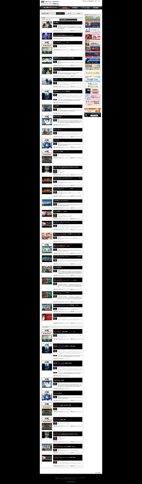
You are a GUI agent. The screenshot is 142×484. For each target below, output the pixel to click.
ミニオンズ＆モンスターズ (59, 188)
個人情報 (69, 477)
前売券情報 (78, 13)
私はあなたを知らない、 (58, 68)
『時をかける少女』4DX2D (59, 380)
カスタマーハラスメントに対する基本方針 (78, 477)
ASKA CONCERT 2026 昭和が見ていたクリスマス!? (63, 35)
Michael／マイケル (57, 314)
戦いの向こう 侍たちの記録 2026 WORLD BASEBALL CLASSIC (66, 434)
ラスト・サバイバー (57, 42)
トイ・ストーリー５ (57, 292)
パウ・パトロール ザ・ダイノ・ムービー (61, 256)
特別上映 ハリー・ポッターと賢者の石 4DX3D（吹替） (64, 346)
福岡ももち (44, 10)
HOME (42, 10)
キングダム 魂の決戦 (57, 267)
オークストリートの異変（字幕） (60, 419)
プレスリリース (61, 477)
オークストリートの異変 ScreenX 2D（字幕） (63, 405)
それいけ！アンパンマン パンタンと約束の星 (62, 446)
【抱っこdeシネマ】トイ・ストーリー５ (61, 280)
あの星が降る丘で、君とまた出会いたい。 (62, 200)
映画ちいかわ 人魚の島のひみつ (60, 245)
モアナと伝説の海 (57, 211)
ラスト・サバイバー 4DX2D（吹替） (61, 331)
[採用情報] (96, 8)
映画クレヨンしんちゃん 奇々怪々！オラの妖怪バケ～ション (65, 233)
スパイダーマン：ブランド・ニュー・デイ (62, 222)
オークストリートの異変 (58, 151)
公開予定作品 (69, 13)
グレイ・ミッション (57, 129)
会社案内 (56, 477)
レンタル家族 (56, 105)
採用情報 (65, 477)
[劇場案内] (75, 8)
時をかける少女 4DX (57, 116)
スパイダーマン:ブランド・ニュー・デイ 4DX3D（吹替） (65, 457)
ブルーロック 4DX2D (58, 393)
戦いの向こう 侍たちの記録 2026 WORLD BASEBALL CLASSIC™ (66, 167)
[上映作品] (64, 8)
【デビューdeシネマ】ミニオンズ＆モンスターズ (63, 177)
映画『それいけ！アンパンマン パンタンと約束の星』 (64, 305)
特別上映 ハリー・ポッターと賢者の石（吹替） (63, 363)
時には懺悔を (56, 22)
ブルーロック (56, 139)
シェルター (56, 79)
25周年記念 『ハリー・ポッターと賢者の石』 (62, 91)
